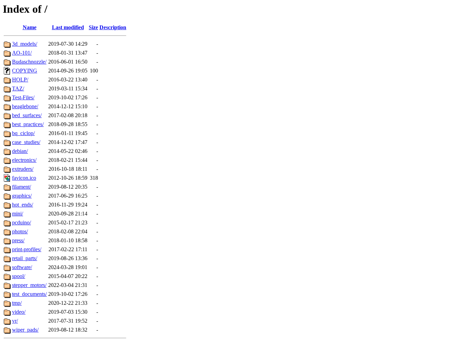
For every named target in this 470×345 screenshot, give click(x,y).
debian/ (20, 151)
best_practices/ (28, 124)
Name (29, 27)
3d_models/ (24, 44)
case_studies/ (26, 142)
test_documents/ (29, 294)
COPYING (24, 71)
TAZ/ (18, 88)
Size (93, 27)
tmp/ (17, 303)
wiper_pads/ (25, 330)
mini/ (17, 213)
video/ (18, 312)
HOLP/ (20, 79)
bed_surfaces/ (27, 115)
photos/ (20, 231)
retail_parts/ (24, 258)
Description (112, 27)
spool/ (18, 276)
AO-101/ (22, 53)
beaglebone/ (25, 106)
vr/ (15, 321)
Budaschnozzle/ (29, 62)
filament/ (21, 187)
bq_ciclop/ (23, 133)
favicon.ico (24, 178)
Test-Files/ (23, 97)
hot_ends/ (22, 205)
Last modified (68, 27)
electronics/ (24, 160)
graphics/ (22, 196)
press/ (18, 240)
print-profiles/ (26, 249)
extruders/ (22, 169)
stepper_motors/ (29, 285)
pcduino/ (21, 222)
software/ (22, 267)
